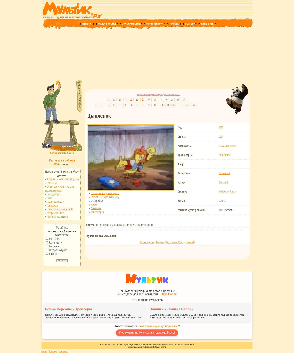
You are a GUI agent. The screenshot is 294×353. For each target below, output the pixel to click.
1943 (221, 127)
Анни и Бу (190, 242)
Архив (44, 351)
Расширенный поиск (62, 153)
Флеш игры (207, 23)
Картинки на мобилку (62, 160)
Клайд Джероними (227, 146)
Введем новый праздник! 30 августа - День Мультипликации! (158, 94)
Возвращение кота (55, 213)
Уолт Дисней (224, 155)
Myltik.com (169, 294)
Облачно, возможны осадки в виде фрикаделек (59, 188)
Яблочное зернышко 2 (57, 216)
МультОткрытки (131, 23)
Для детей (223, 182)
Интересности (154, 23)
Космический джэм (55, 201)
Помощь (53, 351)
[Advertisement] (147, 55)
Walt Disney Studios (227, 191)
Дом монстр (52, 205)
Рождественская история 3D (60, 209)
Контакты (63, 351)
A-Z (195, 105)
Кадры (94, 204)
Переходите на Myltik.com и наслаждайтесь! (147, 332)
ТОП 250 (190, 23)
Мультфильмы (107, 23)
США (221, 136)
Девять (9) (52, 183)
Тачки (49, 198)
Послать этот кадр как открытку (105, 193)
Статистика (96, 208)
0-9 (187, 105)
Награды (174, 23)
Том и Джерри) (53, 194)
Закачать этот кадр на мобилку (105, 197)
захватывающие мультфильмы (158, 326)
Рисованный (224, 173)
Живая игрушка (147, 242)
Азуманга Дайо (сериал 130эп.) (170, 242)
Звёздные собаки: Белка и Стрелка (63, 179)
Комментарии (97, 212)
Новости (87, 23)
